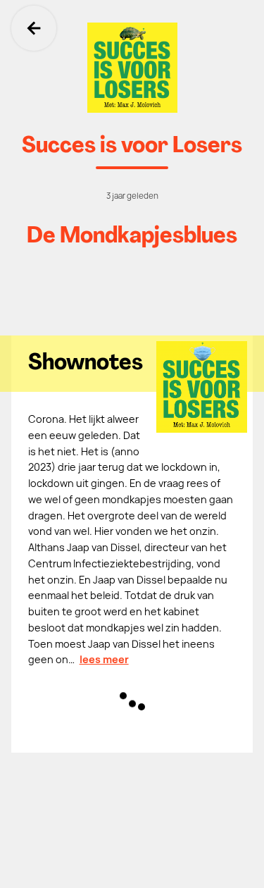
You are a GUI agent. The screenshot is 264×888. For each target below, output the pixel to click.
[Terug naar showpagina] (132, 68)
